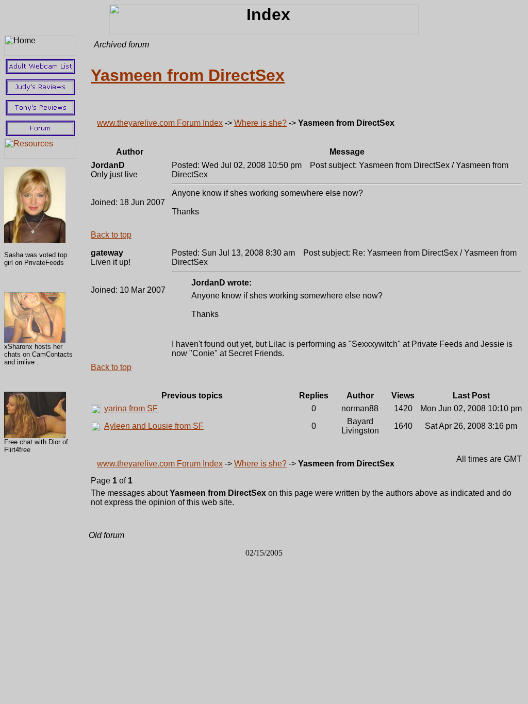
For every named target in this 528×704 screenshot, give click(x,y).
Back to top (111, 234)
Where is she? (260, 123)
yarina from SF (131, 408)
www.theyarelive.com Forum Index (160, 123)
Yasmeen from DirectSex (188, 75)
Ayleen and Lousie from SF (154, 426)
